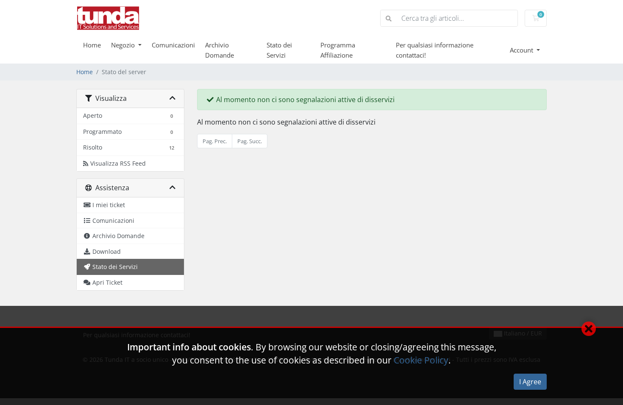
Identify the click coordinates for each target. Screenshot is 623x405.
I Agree (530, 381)
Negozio (123, 45)
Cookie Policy (421, 360)
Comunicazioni (173, 45)
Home (92, 45)
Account (522, 50)
